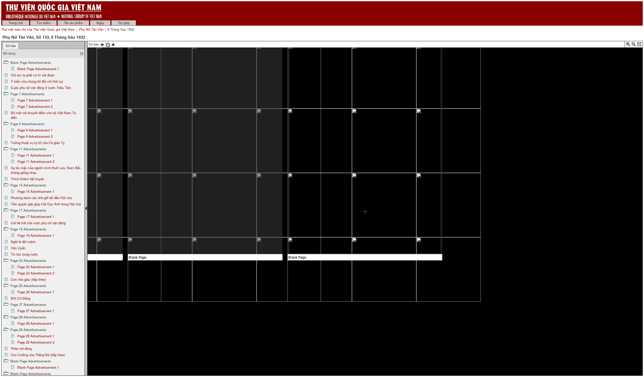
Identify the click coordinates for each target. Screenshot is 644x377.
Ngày (100, 22)
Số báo (11, 45)
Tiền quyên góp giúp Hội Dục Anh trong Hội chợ (46, 204)
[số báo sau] (113, 44)
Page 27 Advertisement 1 (35, 310)
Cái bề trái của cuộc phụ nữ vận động (38, 222)
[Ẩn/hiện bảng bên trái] (86, 208)
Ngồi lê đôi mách (23, 241)
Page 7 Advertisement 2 (35, 106)
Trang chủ (16, 22)
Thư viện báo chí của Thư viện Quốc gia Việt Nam (38, 29)
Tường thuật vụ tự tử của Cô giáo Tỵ (38, 142)
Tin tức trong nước (24, 254)
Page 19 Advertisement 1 (35, 235)
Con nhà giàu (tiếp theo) (28, 279)
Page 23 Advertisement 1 (35, 266)
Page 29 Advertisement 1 (35, 336)
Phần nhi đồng (21, 348)
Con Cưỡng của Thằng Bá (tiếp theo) (38, 354)
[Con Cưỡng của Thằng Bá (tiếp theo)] (94, 145)
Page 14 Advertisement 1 (35, 191)
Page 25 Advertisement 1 (35, 292)
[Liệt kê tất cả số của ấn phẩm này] (107, 44)
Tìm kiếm (43, 22)
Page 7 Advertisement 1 (35, 100)
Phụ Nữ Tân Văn (91, 29)
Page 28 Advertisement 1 (35, 323)
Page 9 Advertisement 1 (35, 130)
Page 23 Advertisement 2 (35, 273)
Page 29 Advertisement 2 (35, 342)
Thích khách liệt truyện (27, 178)
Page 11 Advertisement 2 (35, 161)
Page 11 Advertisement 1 (35, 155)
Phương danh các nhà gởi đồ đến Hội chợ (41, 197)
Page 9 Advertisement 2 (35, 136)
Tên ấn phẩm (73, 22)
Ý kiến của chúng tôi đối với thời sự (37, 81)
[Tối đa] (639, 45)
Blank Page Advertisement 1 (38, 68)
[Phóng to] (628, 45)
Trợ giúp (124, 22)
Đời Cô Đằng (20, 298)
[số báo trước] (102, 44)
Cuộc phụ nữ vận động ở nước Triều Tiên (41, 87)
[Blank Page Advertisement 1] (202, 151)
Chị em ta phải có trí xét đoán (32, 75)
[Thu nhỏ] (633, 45)
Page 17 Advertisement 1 (35, 216)
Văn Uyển (18, 248)
